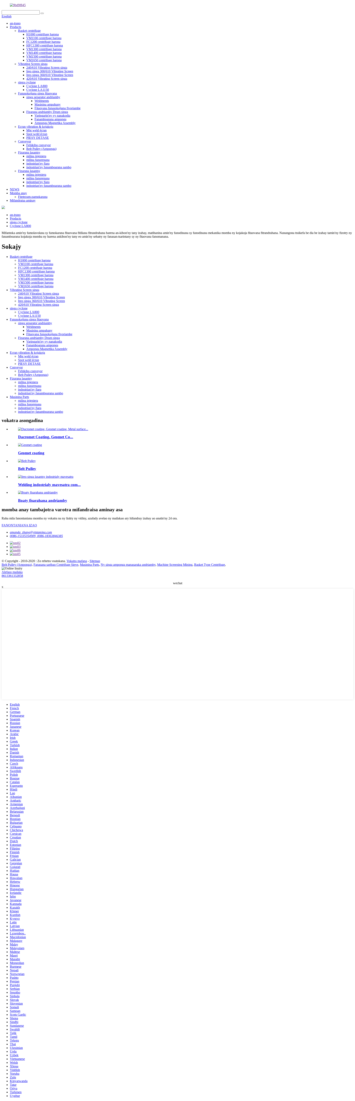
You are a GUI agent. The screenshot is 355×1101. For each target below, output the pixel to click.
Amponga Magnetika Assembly (55, 123)
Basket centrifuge (29, 30)
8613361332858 (12, 575)
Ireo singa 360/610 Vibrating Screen (49, 75)
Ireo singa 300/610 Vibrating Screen (49, 71)
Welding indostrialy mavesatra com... (49, 485)
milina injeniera (36, 156)
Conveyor (24, 141)
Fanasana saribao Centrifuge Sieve (55, 564)
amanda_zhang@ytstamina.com (31, 532)
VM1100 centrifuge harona (43, 38)
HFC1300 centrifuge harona (44, 45)
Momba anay (18, 193)
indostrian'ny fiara (38, 163)
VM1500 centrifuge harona (44, 56)
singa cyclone (27, 82)
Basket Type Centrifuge (209, 564)
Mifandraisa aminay (23, 200)
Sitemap (95, 561)
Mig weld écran (36, 130)
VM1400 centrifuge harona (44, 53)
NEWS (14, 189)
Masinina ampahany (48, 104)
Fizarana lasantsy (29, 152)
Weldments (42, 101)
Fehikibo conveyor (38, 145)
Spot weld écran (36, 134)
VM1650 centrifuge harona (44, 60)
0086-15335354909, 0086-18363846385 (36, 536)
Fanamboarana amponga (50, 119)
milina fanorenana (38, 160)
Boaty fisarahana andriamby (42, 500)
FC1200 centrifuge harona (43, 41)
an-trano (15, 23)
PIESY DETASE (37, 137)
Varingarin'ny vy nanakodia (52, 115)
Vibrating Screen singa (32, 64)
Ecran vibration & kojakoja (35, 126)
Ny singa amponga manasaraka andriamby (128, 564)
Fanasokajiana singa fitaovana (37, 93)
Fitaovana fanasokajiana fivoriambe (58, 108)
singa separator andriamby (43, 97)
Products (15, 27)
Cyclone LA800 (36, 86)
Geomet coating (31, 453)
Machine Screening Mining (174, 564)
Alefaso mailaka (12, 572)
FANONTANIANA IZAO (19, 525)
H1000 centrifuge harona (42, 34)
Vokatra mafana (77, 561)
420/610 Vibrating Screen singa (46, 78)
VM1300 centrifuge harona (44, 49)
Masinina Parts (19, 397)
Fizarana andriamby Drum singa (47, 112)
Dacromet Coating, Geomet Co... (45, 437)
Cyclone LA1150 (37, 89)
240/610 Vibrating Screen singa (46, 67)
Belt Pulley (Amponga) (41, 149)
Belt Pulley (27, 469)
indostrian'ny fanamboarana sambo (48, 167)
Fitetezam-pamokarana (32, 197)
